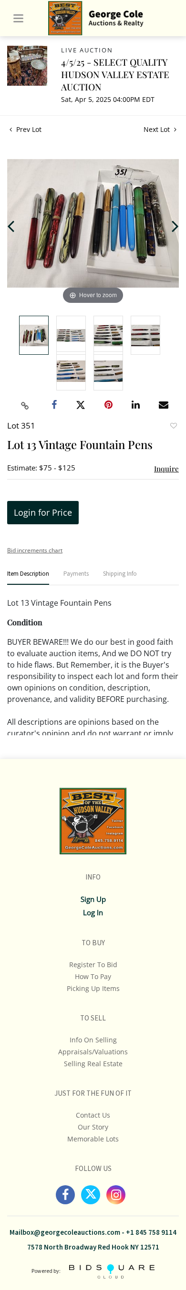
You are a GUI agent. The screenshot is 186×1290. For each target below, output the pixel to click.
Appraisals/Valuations (93, 1051)
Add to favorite (173, 426)
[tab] (28, 577)
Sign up (93, 899)
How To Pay (93, 976)
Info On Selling (93, 1039)
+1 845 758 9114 (151, 1233)
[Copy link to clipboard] (25, 405)
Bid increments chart (34, 550)
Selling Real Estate (93, 1063)
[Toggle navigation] (18, 18)
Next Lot (158, 129)
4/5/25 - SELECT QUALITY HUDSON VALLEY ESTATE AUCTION (115, 74)
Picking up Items (93, 988)
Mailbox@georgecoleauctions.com (65, 1233)
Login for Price (43, 512)
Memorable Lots (93, 1138)
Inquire (166, 468)
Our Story (93, 1126)
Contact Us (93, 1115)
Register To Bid (93, 964)
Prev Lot (27, 129)
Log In (93, 912)
